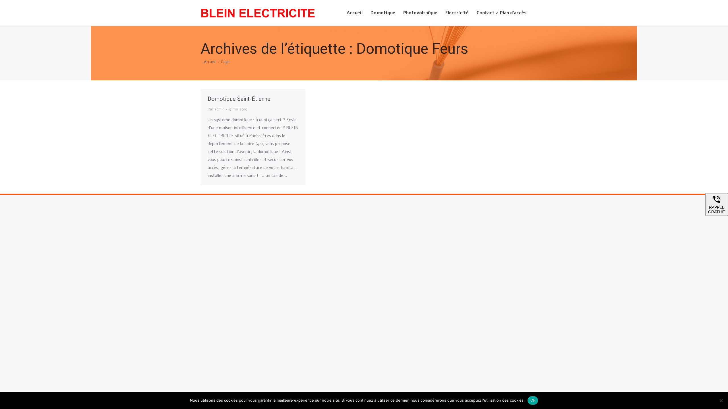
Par (216, 109)
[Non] (721, 400)
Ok (532, 400)
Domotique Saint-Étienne (239, 98)
